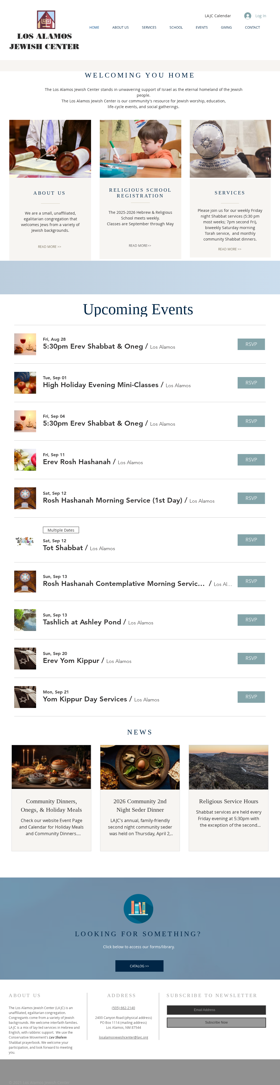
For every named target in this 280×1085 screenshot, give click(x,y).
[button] (93, 346)
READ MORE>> (140, 245)
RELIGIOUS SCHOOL (140, 190)
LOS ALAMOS (44, 36)
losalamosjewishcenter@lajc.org (123, 1037)
